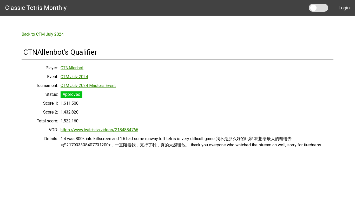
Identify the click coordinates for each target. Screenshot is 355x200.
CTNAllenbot (72, 67)
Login (344, 7)
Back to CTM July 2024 (43, 34)
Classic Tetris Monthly (36, 7)
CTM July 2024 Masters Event (88, 85)
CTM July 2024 (74, 76)
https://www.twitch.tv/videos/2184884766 (99, 129)
